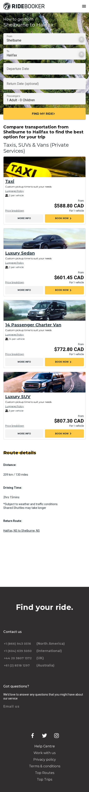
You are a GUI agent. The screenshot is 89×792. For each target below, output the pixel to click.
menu (84, 6)
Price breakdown (14, 210)
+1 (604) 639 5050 (18, 651)
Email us (11, 706)
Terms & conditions (44, 766)
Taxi (9, 181)
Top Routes (44, 773)
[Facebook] (32, 735)
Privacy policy (44, 760)
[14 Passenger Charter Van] (44, 310)
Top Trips (44, 779)
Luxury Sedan (20, 253)
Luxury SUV (17, 396)
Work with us (44, 753)
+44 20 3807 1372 (18, 658)
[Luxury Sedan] (44, 238)
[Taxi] (44, 167)
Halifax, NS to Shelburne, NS (21, 530)
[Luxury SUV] (44, 382)
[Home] (25, 6)
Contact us (12, 632)
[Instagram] (56, 735)
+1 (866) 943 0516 (17, 644)
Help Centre (44, 746)
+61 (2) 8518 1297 (17, 665)
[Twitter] (44, 735)
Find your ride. (44, 607)
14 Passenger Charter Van (33, 324)
